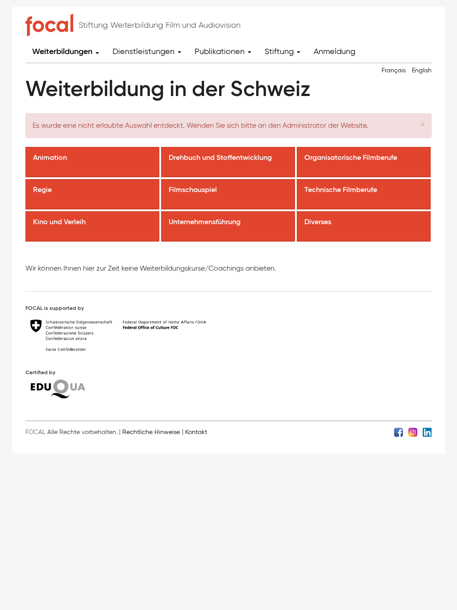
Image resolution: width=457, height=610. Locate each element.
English (422, 70)
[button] (422, 124)
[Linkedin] (427, 431)
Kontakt (196, 432)
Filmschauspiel (194, 189)
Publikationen (221, 51)
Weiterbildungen (63, 51)
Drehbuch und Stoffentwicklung (221, 157)
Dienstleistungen (144, 51)
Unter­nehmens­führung (205, 221)
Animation (51, 157)
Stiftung (280, 51)
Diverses (318, 221)
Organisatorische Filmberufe (351, 157)
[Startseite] (49, 25)
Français (394, 70)
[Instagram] (412, 431)
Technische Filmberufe (341, 189)
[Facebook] (398, 431)
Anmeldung (334, 51)
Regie (43, 189)
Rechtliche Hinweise (151, 432)
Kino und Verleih (60, 221)
